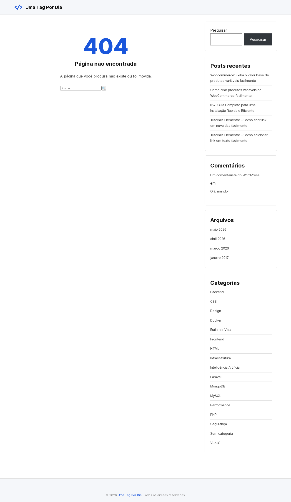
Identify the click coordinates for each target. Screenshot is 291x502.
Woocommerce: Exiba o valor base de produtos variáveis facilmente (239, 77)
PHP (213, 415)
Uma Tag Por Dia (38, 7)
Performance (220, 405)
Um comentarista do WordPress (235, 175)
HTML (214, 348)
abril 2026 (217, 239)
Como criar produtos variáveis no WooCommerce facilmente (235, 92)
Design (215, 311)
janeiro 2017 (219, 258)
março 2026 (219, 248)
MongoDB (217, 386)
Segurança (218, 424)
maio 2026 (218, 229)
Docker (215, 320)
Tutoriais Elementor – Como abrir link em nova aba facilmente (238, 122)
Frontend (217, 339)
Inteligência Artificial (225, 367)
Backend (217, 292)
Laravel (215, 377)
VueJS (215, 443)
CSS (213, 301)
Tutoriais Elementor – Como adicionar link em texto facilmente (239, 137)
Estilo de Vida (220, 330)
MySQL (215, 396)
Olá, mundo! (219, 191)
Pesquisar (218, 30)
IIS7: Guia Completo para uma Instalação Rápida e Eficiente (233, 107)
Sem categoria (221, 433)
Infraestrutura (220, 358)
